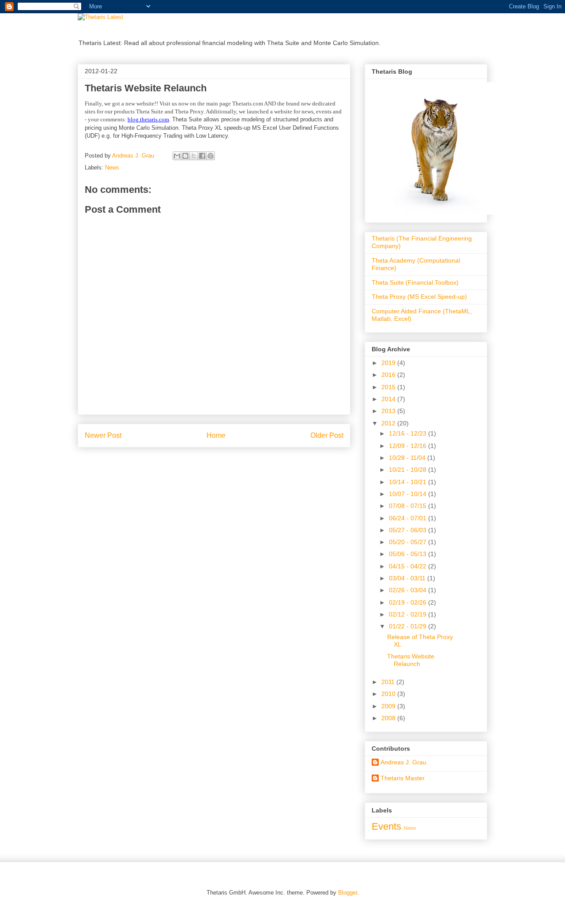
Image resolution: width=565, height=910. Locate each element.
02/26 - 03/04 (408, 590)
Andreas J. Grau (403, 762)
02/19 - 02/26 (408, 602)
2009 (389, 706)
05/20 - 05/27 (408, 541)
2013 (389, 410)
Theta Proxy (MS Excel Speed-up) (419, 296)
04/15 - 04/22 (408, 566)
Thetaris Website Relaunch (410, 660)
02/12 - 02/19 (408, 614)
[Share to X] (193, 155)
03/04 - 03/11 (408, 578)
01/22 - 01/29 (408, 626)
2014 (389, 398)
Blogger (347, 892)
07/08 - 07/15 (408, 505)
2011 (388, 681)
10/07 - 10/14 (408, 493)
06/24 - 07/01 (408, 518)
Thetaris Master (402, 778)
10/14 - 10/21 (408, 481)
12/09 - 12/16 (408, 445)
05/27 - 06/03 (408, 530)
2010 (389, 693)
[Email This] (177, 155)
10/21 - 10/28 (408, 469)
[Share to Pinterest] (210, 155)
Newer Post (103, 435)
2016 (389, 374)
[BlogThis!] (185, 155)
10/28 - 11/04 (408, 457)
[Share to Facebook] (202, 155)
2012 (389, 423)
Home (216, 435)
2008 (389, 718)
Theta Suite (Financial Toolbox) (415, 282)
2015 (389, 387)
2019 (389, 362)
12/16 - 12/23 (408, 433)
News (112, 167)
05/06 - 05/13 (408, 553)
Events (386, 826)
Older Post (326, 435)
